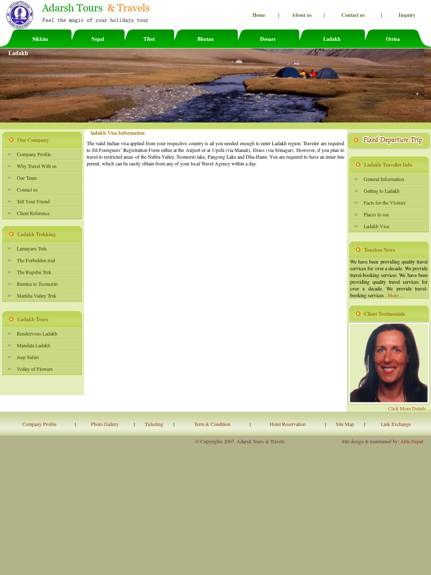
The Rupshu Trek (34, 272)
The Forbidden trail (36, 260)
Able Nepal (415, 441)
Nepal (97, 39)
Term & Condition (212, 424)
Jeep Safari (28, 357)
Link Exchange (396, 424)
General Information (384, 179)
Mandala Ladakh (33, 345)
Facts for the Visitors (385, 202)
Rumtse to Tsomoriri (37, 283)
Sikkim (40, 39)
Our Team (27, 177)
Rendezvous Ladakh (37, 333)
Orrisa (393, 39)
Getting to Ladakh (381, 190)
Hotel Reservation (288, 424)
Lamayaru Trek (32, 248)
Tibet (149, 39)
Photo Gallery (105, 424)
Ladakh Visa (376, 226)
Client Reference (33, 213)
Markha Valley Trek (36, 295)
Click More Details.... (409, 408)
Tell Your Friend (33, 201)
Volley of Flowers (35, 368)
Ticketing (154, 424)
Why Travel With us (37, 165)
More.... (396, 295)
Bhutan (205, 39)
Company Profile (34, 154)
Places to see (376, 214)
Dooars (268, 39)
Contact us (27, 189)
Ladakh (332, 39)
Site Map (345, 424)
